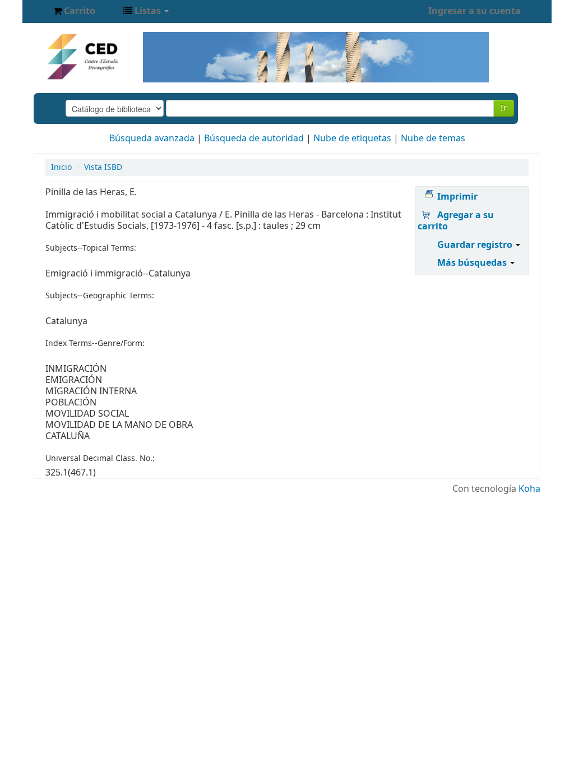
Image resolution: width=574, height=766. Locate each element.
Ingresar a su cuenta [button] (474, 11)
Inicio (61, 167)
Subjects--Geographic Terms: (99, 296)
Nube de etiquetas (352, 138)
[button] (74, 11)
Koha (529, 489)
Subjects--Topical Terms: (90, 248)
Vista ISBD (103, 167)
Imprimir (457, 197)
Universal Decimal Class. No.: (100, 458)
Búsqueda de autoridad (254, 138)
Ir (504, 108)
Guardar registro (476, 245)
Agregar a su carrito (456, 221)
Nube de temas (433, 138)
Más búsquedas (473, 263)
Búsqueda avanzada (152, 138)
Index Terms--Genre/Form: (95, 343)
